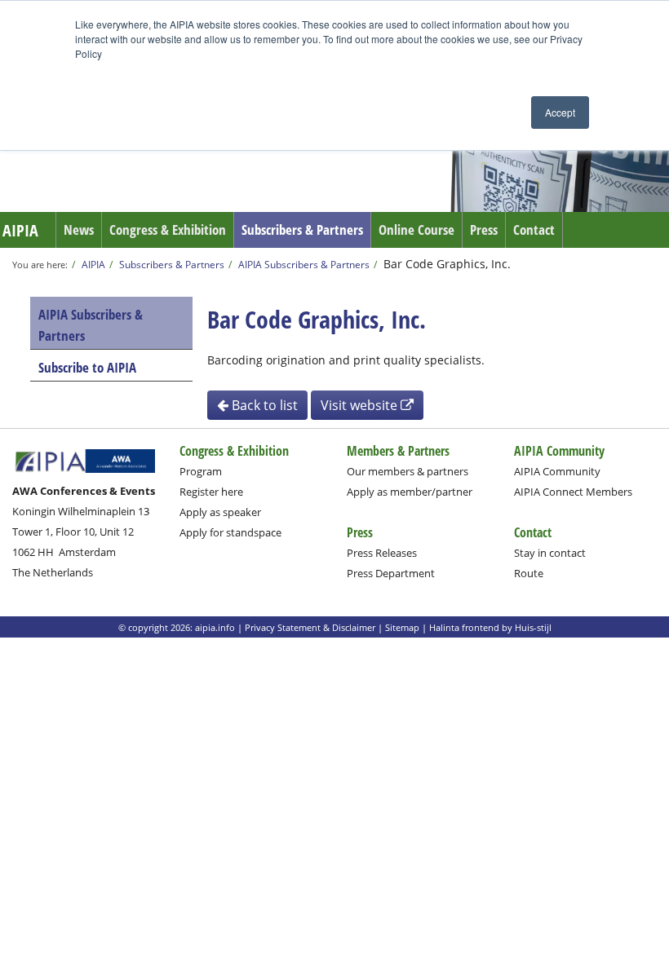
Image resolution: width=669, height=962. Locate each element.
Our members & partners (407, 471)
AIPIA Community (557, 471)
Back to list (263, 405)
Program (200, 471)
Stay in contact (550, 552)
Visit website (361, 405)
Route (528, 573)
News (79, 229)
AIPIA (20, 230)
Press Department (391, 573)
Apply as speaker (220, 512)
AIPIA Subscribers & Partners (304, 264)
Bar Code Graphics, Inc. (447, 263)
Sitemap (402, 627)
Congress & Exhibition (167, 229)
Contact (534, 229)
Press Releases (382, 552)
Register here (211, 491)
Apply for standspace (230, 532)
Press (484, 229)
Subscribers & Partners (302, 229)
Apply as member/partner (409, 491)
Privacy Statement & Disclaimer (310, 627)
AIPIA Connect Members (573, 491)
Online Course (416, 229)
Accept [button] (560, 112)
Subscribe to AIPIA (87, 367)
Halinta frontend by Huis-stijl (490, 627)
